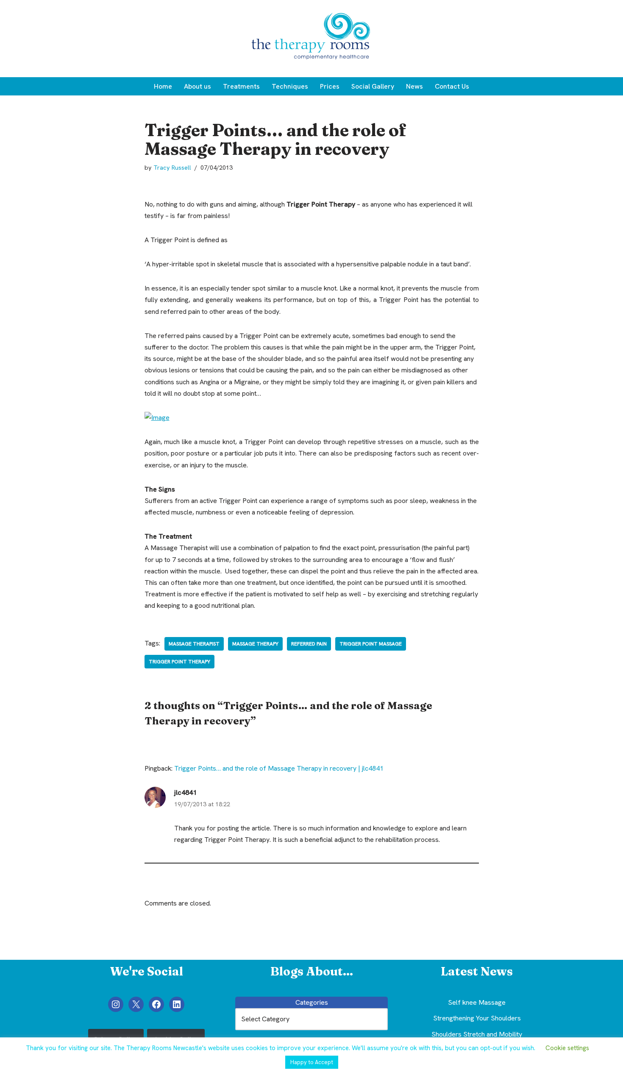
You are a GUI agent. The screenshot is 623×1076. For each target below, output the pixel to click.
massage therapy (255, 643)
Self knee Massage (477, 1002)
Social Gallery (372, 86)
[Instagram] (115, 1004)
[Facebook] (156, 1004)
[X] (136, 1004)
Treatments (241, 86)
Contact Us (452, 86)
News (414, 86)
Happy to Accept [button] (311, 1062)
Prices (329, 86)
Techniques (290, 86)
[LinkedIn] (176, 1004)
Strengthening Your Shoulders (477, 1018)
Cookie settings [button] (567, 1048)
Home (163, 86)
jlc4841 (185, 792)
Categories (311, 1002)
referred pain (309, 643)
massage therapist (194, 643)
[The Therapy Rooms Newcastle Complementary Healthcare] (311, 39)
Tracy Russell (172, 167)
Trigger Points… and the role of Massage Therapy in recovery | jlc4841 (279, 768)
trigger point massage (370, 643)
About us (197, 86)
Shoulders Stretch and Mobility (476, 1034)
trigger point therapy (179, 661)
